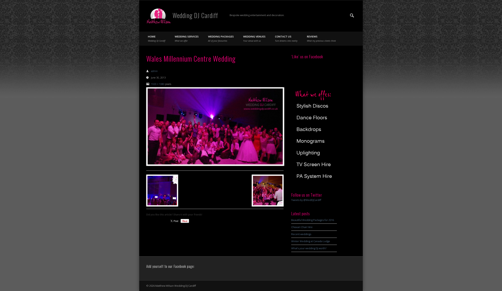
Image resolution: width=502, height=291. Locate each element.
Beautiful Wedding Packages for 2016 (312, 220)
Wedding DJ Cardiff (195, 15)
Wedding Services (187, 38)
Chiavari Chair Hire (302, 227)
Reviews (321, 38)
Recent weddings (301, 234)
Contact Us (286, 38)
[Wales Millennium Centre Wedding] (215, 126)
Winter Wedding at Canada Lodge (310, 241)
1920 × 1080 (158, 84)
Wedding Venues (254, 38)
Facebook (336, 15)
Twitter (344, 15)
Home (156, 38)
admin (154, 71)
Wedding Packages (221, 38)
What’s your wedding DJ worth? (308, 248)
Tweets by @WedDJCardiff (306, 200)
